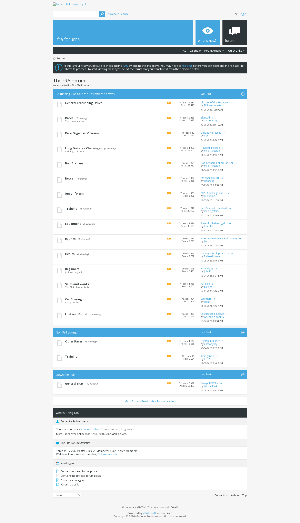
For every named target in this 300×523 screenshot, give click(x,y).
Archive (235, 495)
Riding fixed (207, 356)
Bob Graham (74, 163)
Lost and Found (76, 314)
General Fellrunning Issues (83, 103)
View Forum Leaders (163, 401)
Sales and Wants (77, 284)
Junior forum (74, 193)
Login (243, 14)
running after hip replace (215, 253)
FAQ (184, 50)
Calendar (195, 50)
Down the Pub (65, 375)
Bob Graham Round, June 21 (217, 163)
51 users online (90, 429)
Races (69, 118)
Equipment (73, 224)
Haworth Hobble (210, 148)
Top (244, 495)
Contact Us (221, 495)
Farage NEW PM (210, 383)
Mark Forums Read (136, 401)
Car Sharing (73, 299)
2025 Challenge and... (213, 193)
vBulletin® (149, 513)
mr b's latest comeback (214, 208)
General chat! (74, 384)
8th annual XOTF (210, 178)
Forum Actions (212, 50)
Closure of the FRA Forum (215, 102)
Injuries (70, 239)
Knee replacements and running (219, 238)
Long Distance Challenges (83, 148)
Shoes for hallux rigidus (214, 223)
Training (71, 209)
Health (70, 254)
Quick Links (235, 50)
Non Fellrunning (66, 332)
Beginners (72, 269)
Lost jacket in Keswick (213, 314)
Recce (69, 178)
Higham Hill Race (210, 341)
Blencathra (207, 117)
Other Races (73, 341)
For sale (205, 283)
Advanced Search (118, 14)
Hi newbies (207, 268)
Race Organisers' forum (82, 133)
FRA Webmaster (107, 454)
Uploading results (211, 132)
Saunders (206, 298)
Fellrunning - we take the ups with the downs (85, 94)
